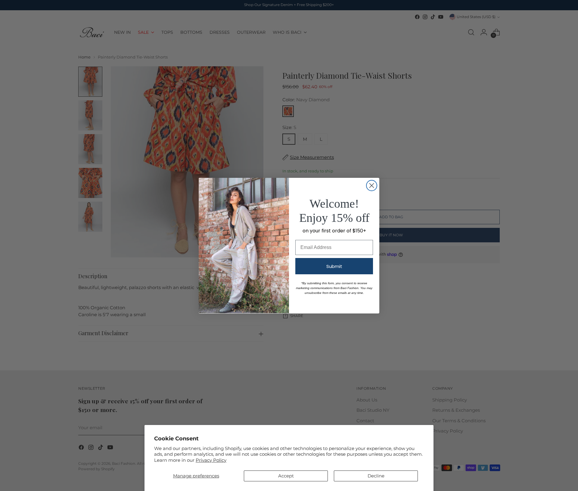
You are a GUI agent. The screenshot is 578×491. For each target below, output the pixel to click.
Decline (376, 476)
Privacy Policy (211, 460)
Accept (286, 476)
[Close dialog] (371, 185)
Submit (334, 266)
